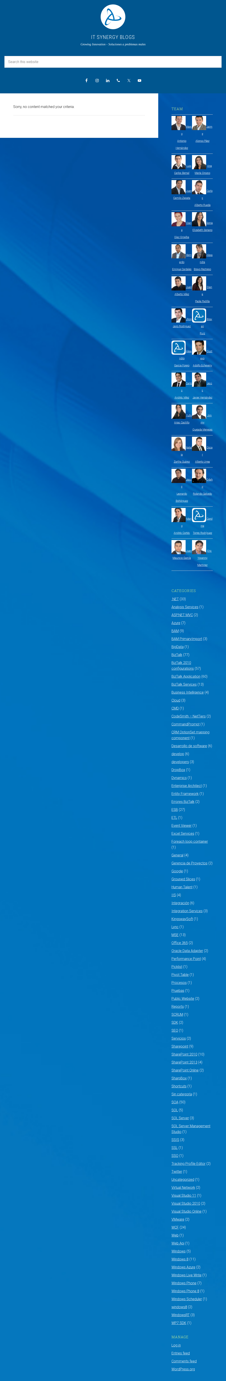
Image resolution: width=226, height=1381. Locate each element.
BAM (175, 631)
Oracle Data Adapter (187, 951)
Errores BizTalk (182, 802)
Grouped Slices (183, 879)
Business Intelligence (187, 692)
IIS (173, 895)
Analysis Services (184, 607)
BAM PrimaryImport (186, 639)
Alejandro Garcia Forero (183, 358)
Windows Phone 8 (185, 1291)
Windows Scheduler (186, 1299)
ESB (174, 810)
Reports (177, 1006)
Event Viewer (181, 825)
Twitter (176, 1171)
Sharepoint (179, 1046)
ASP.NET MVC (182, 615)
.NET (175, 599)
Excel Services (182, 833)
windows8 (179, 1307)
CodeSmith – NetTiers (188, 716)
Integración (180, 903)
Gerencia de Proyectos (189, 863)
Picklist (176, 967)
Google (177, 871)
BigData (177, 647)
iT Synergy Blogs (113, 37)
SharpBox (179, 1078)
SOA (174, 1102)
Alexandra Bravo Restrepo (203, 262)
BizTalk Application (185, 676)
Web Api (177, 1243)
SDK (174, 1022)
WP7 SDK (178, 1323)
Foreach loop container (189, 841)
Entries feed (180, 1353)
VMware (177, 1219)
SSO (174, 1156)
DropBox (178, 770)
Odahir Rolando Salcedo (203, 486)
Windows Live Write (186, 1275)
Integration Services (187, 911)
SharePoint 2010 (184, 1054)
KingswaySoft (182, 919)
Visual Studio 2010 (185, 1203)
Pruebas (177, 991)
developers (180, 762)
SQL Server (180, 1118)
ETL (174, 818)
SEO (174, 1030)
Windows (178, 1251)
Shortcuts (178, 1086)
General (177, 855)
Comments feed (184, 1361)
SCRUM (177, 1014)
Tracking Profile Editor (188, 1164)
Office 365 (179, 943)
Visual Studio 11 (183, 1195)
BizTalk (176, 655)
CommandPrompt (185, 724)
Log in (176, 1345)
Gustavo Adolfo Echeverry (203, 358)
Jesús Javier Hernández (202, 390)
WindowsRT (180, 1315)
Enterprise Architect (186, 786)
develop (177, 754)
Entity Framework (185, 794)
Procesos (179, 983)
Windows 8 (179, 1259)
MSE (175, 935)
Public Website (182, 998)
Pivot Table (180, 975)
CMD (175, 708)
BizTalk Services (184, 684)
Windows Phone (183, 1283)
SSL (174, 1148)
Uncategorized (182, 1179)
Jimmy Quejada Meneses (202, 422)
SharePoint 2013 (184, 1062)
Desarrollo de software (189, 746)
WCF (175, 1227)
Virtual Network (183, 1187)
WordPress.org (183, 1369)
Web (175, 1235)
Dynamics (179, 778)
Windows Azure (183, 1267)
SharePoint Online (185, 1070)
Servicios (178, 1038)
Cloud (175, 700)
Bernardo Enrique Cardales (182, 262)
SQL (174, 1110)
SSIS (175, 1140)
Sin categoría (181, 1094)
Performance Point (186, 959)
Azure (175, 623)
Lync (175, 927)
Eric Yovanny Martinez (204, 558)
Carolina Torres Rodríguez (203, 526)
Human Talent (181, 887)
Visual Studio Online (186, 1211)
